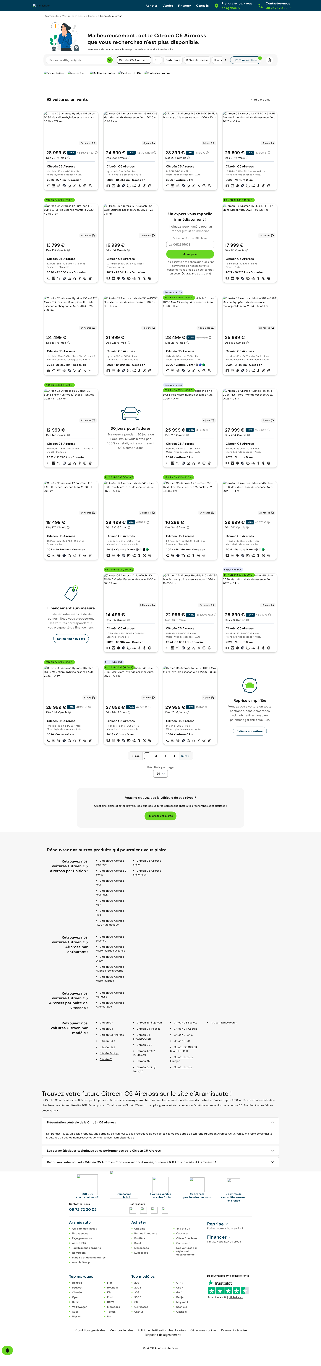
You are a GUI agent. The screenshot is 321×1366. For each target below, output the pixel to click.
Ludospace (141, 1252)
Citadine (139, 1228)
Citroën (77, 1292)
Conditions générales (90, 1330)
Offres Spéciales (186, 1238)
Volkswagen (79, 1307)
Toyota (111, 1311)
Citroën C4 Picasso (148, 1028)
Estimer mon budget (71, 638)
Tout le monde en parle (86, 1248)
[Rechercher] (110, 60)
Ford (110, 1297)
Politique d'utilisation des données (162, 1330)
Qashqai (181, 1311)
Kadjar (180, 1297)
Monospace (141, 1248)
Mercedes (113, 1307)
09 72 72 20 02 (83, 1209)
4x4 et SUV (183, 1228)
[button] (147, 60)
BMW (110, 1302)
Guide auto (183, 1243)
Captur (138, 1311)
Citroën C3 (106, 1022)
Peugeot (77, 1287)
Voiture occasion (72, 16)
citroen (90, 16)
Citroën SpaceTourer (224, 1022)
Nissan (76, 1316)
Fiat (109, 1282)
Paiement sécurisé (234, 1330)
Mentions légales (121, 1330)
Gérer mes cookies (203, 1330)
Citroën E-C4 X (183, 1034)
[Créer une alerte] (7, 1350)
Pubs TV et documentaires (89, 1257)
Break (138, 1243)
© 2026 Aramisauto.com (160, 1348)
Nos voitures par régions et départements (186, 1251)
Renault (77, 1282)
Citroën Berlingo (109, 1053)
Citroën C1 (106, 1059)
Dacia (75, 1302)
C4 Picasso (141, 1307)
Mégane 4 (182, 1302)
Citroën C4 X (107, 1041)
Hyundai (112, 1287)
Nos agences (80, 1233)
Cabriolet (182, 1233)
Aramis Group (81, 1262)
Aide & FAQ (79, 1243)
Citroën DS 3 (144, 1044)
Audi (75, 1311)
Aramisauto (52, 16)
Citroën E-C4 (182, 1041)
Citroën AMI (144, 1061)
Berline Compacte (145, 1233)
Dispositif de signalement (163, 1335)
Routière (139, 1238)
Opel (75, 1297)
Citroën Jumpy (183, 1067)
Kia (109, 1292)
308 (137, 1292)
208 (137, 1282)
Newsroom (79, 1252)
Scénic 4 (181, 1307)
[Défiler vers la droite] (225, 60)
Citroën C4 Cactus (185, 1028)
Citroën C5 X (107, 1047)
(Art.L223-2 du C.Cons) (196, 273)
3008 (137, 1297)
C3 (136, 1302)
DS (109, 1316)
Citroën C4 (106, 1028)
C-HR (179, 1282)
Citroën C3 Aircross (112, 1034)
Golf (179, 1292)
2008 (137, 1287)
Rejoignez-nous (82, 1238)
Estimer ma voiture (250, 731)
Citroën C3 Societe (185, 1022)
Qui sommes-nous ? (84, 1228)
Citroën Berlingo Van (149, 1022)
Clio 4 (180, 1287)
